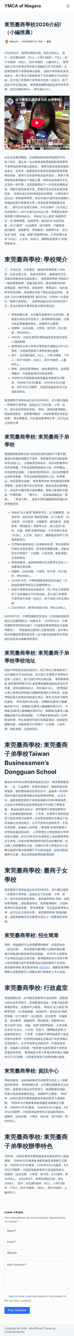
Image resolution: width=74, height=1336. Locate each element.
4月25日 (44, 967)
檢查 (48, 850)
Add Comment (16, 1264)
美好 (54, 292)
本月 (60, 795)
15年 (10, 198)
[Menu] (68, 6)
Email (11, 1241)
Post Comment (17, 1310)
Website (12, 1252)
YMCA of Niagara (22, 5)
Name (11, 1230)
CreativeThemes (14, 1331)
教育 (49, 41)
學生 (32, 1093)
